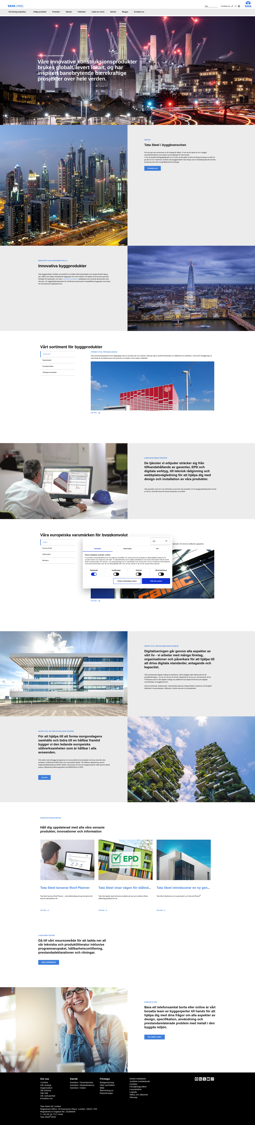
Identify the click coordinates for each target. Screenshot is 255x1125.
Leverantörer (135, 1089)
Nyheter (113, 12)
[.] (203, 6)
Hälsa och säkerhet (138, 1094)
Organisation (46, 1088)
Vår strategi (45, 1085)
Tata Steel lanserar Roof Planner (65, 887)
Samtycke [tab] (97, 548)
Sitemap (133, 1097)
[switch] (116, 574)
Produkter (56, 12)
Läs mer (94, 412)
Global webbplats (137, 1078)
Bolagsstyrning (107, 1082)
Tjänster (69, 12)
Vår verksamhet (47, 1096)
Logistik (133, 1092)
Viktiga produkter (39, 12)
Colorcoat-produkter (69, 279)
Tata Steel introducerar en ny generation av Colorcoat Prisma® (205, 887)
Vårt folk (44, 1093)
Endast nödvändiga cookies (127, 581)
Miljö (102, 1088)
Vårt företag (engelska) (17, 12)
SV (154, 541)
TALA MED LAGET (155, 1037)
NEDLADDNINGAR (48, 962)
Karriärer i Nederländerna (82, 1085)
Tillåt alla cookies (156, 581)
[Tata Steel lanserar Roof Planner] (67, 860)
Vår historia (45, 1090)
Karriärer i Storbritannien (81, 1082)
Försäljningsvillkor (138, 1086)
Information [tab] (127, 548)
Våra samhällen (107, 1085)
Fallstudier (82, 12)
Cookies (133, 1084)
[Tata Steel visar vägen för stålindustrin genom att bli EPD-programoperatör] (125, 860)
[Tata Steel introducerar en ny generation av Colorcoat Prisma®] (184, 860)
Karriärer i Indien (78, 1088)
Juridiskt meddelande (139, 1081)
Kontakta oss (225, 6)
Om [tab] (157, 548)
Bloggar (125, 12)
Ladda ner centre (98, 12)
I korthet (44, 1082)
